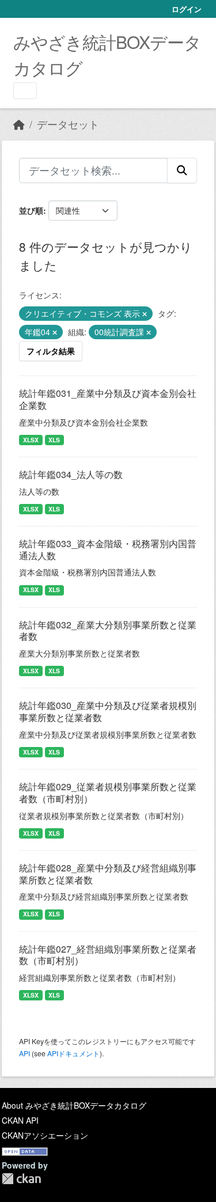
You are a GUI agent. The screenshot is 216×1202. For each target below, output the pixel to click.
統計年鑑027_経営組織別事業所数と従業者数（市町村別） (107, 955)
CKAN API (20, 1120)
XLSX (31, 439)
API (24, 1053)
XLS (54, 439)
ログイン (187, 8)
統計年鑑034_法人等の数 (71, 474)
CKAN (21, 1179)
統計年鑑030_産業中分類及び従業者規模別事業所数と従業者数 (107, 711)
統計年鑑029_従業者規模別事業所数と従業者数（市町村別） (107, 792)
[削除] (144, 313)
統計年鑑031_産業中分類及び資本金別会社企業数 (107, 399)
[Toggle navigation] (25, 90)
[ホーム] (19, 124)
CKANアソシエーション (45, 1135)
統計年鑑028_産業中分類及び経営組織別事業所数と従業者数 (107, 873)
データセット (68, 124)
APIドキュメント (73, 1053)
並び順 (31, 210)
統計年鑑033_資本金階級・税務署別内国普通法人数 (107, 549)
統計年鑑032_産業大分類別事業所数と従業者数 (107, 630)
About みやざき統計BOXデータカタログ (74, 1105)
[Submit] (182, 170)
